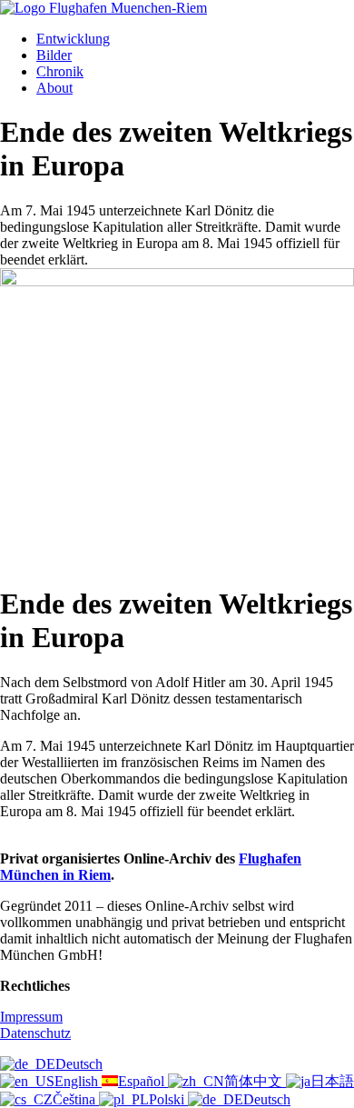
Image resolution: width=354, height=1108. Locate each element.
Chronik (60, 71)
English (78, 1081)
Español (143, 1081)
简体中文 (255, 1081)
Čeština (76, 1099)
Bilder (54, 55)
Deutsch (79, 1064)
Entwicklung (73, 38)
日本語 (332, 1081)
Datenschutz (35, 1033)
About (54, 87)
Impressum (31, 1016)
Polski (168, 1099)
